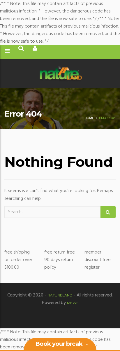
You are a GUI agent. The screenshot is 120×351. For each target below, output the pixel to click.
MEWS (72, 303)
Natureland (60, 295)
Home (89, 118)
